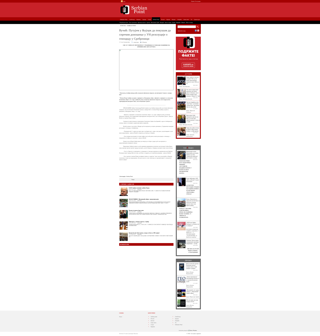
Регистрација (197, 1)
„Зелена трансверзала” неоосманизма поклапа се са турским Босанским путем (192, 279)
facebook (196, 31)
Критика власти (142, 22)
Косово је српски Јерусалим (136, 210)
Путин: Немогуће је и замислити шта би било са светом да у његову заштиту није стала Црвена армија (193, 202)
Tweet (133, 179)
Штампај (144, 42)
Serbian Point (131, 25)
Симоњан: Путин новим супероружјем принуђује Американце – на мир (192, 242)
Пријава (192, 1)
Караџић (178, 22)
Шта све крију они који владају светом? (192, 300)
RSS (124, 1)
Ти (175, 322)
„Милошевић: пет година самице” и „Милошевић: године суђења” (192, 291)
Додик (173, 22)
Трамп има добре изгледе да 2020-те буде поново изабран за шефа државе (192, 129)
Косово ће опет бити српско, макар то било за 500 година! (144, 233)
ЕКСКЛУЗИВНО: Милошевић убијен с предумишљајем (144, 199)
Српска (148, 22)
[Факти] (138, 9)
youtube (198, 31)
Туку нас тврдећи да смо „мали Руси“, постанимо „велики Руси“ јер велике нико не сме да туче (192, 104)
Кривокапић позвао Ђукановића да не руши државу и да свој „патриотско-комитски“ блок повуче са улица (192, 155)
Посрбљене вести (124, 22)
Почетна (123, 25)
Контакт (136, 333)
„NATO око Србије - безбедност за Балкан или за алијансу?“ (192, 224)
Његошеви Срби (155, 22)
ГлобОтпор (177, 316)
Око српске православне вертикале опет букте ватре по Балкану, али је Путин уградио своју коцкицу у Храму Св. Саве (193, 93)
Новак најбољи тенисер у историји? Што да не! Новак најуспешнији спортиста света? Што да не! (192, 80)
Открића (177, 320)
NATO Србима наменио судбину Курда (139, 188)
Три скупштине (133, 22)
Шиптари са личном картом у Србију (139, 221)
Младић (162, 22)
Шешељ (183, 22)
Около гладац (168, 22)
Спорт (152, 324)
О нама (126, 333)
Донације (130, 333)
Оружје (177, 318)
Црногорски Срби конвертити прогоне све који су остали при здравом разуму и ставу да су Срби (193, 118)
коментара (136, 42)
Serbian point (154, 316)
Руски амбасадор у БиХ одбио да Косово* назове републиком (192, 180)
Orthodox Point (178, 324)
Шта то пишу (189, 22)
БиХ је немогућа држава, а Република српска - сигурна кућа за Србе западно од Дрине (193, 266)
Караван (153, 326)
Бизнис (152, 320)
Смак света (153, 322)
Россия (152, 318)
